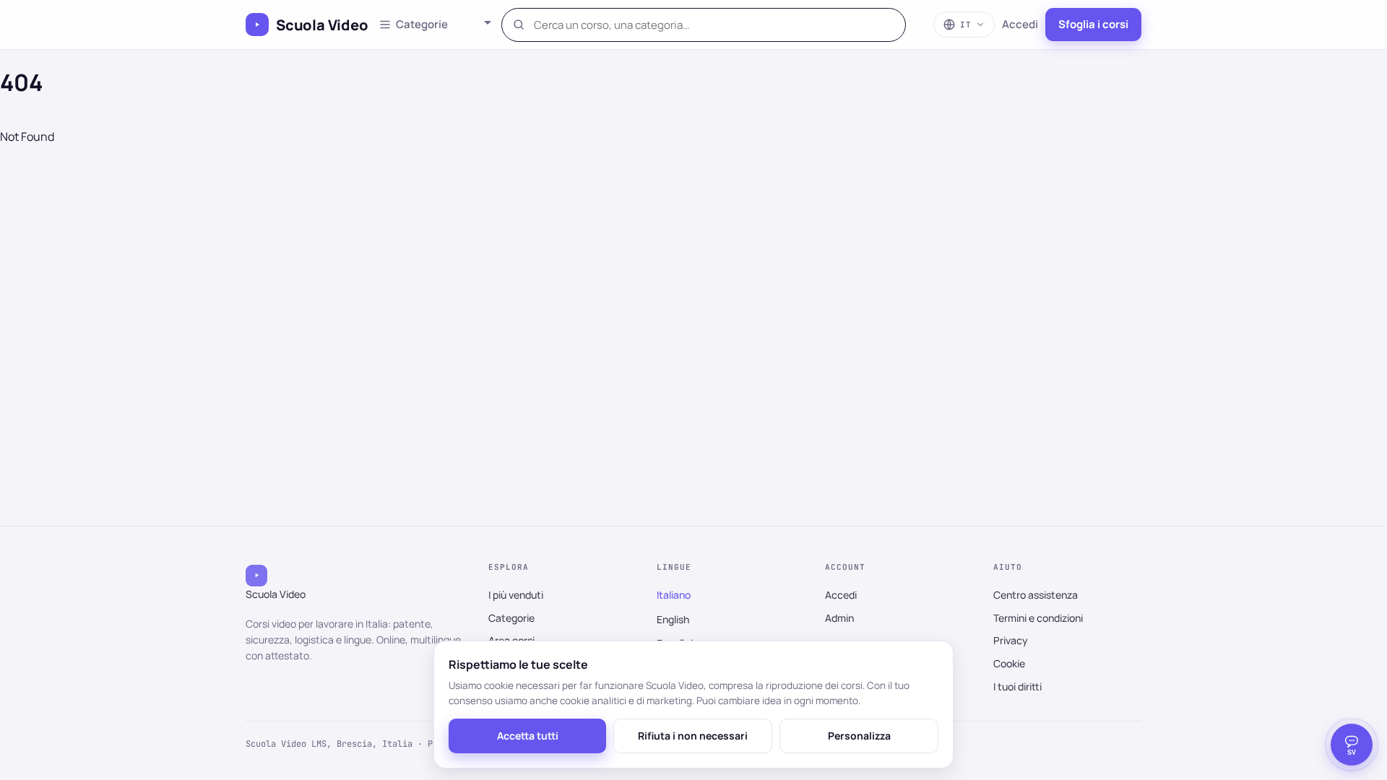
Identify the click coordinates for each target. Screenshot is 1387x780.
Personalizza (859, 735)
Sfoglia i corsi (1093, 24)
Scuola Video (322, 25)
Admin (839, 618)
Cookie (1009, 663)
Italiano (674, 595)
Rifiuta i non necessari (693, 735)
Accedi (1020, 24)
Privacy (1010, 640)
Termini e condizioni (1038, 618)
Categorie (511, 618)
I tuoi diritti (1017, 686)
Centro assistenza (1035, 595)
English (673, 619)
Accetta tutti (527, 735)
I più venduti (515, 595)
